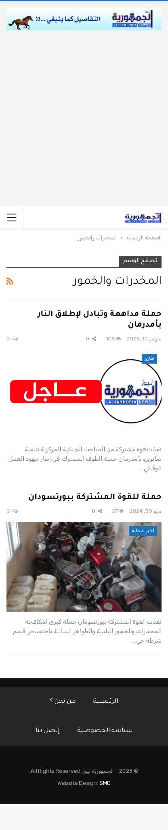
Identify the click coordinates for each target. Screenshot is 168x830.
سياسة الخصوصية (105, 731)
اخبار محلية (143, 530)
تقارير (149, 358)
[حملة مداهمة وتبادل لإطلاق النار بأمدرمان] (84, 394)
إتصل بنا (47, 731)
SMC (105, 783)
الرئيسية (105, 701)
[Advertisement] (84, 118)
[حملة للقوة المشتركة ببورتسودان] (84, 567)
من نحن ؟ (63, 701)
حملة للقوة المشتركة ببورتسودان (95, 497)
